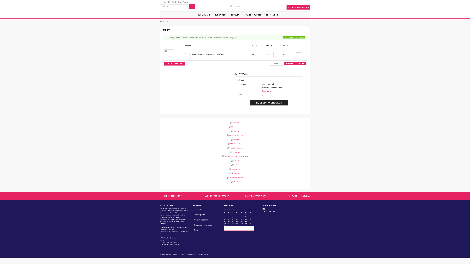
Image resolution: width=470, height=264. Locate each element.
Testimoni (198, 210)
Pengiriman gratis (268, 84)
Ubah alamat (266, 91)
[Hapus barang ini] (298, 54)
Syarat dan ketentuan (203, 225)
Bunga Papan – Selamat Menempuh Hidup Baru (204, 54)
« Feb (228, 228)
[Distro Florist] (235, 6)
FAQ (196, 230)
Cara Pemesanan (201, 220)
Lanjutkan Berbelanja (294, 37)
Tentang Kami (199, 215)
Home (162, 21)
